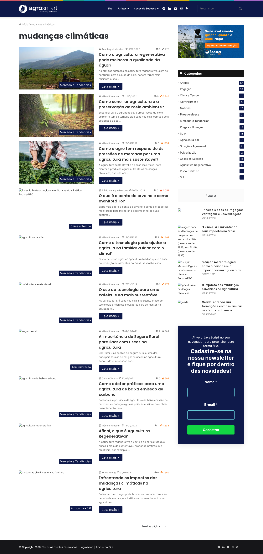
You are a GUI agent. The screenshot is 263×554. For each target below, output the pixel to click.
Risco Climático (189, 171)
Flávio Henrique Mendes (115, 190)
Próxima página (151, 526)
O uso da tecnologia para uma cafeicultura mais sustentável (129, 292)
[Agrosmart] (193, 9)
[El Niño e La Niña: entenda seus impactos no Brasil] (188, 241)
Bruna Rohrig (109, 472)
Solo (183, 133)
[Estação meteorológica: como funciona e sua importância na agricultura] (188, 270)
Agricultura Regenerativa (195, 164)
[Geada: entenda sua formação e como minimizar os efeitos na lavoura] (188, 307)
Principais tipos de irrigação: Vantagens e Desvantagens (222, 212)
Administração (189, 101)
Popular (211, 195)
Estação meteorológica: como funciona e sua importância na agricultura (221, 266)
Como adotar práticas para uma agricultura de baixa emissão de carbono (131, 389)
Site (110, 8)
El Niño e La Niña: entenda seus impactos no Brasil (219, 229)
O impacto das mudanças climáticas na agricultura (220, 287)
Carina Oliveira (110, 378)
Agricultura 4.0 (189, 139)
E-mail (211, 405)
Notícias (185, 108)
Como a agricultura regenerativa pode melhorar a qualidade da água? (132, 60)
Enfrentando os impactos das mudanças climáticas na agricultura (128, 483)
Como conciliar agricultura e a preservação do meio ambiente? (131, 104)
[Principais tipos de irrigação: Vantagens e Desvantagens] (188, 215)
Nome (211, 382)
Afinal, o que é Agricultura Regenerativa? (124, 433)
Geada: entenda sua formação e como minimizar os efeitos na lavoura (222, 306)
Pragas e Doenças (191, 127)
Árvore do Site (104, 547)
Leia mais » (111, 86)
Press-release (189, 114)
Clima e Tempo (189, 95)
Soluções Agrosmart (193, 146)
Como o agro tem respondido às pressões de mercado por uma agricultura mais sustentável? (131, 154)
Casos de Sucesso (145, 8)
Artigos (122, 8)
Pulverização (188, 152)
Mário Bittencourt (111, 96)
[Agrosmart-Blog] (38, 9)
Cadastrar (211, 430)
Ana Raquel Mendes (112, 49)
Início (24, 24)
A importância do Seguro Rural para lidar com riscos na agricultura (129, 342)
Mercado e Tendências (194, 120)
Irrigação (185, 89)
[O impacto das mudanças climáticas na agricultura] (188, 290)
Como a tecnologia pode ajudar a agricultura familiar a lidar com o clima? (132, 248)
